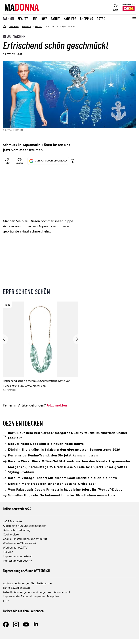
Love (44, 18)
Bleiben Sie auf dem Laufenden (23, 611)
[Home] (4, 26)
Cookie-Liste (11, 534)
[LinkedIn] (36, 624)
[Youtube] (26, 624)
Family (55, 18)
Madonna (26, 26)
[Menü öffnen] (134, 18)
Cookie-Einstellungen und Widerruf (25, 539)
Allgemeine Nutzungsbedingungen (24, 526)
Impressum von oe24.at (17, 556)
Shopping (86, 18)
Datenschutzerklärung (17, 530)
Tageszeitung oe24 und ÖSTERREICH (26, 571)
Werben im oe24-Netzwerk (19, 543)
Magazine (14, 26)
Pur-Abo (8, 552)
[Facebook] (6, 624)
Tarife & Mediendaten (16, 588)
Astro (101, 18)
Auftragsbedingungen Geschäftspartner (27, 583)
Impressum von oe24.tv (17, 561)
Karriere (70, 18)
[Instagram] (16, 624)
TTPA (6, 601)
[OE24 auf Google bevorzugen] (72, 161)
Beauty (23, 18)
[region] (40, 349)
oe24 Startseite (12, 521)
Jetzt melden (57, 405)
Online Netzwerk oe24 (17, 509)
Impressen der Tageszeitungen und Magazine (31, 596)
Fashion (8, 18)
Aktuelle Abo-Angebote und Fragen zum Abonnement (36, 592)
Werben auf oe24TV (15, 547)
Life (34, 18)
